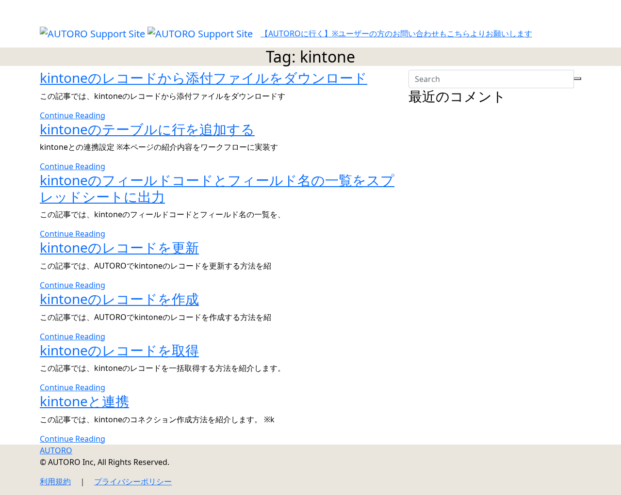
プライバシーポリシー (133, 481)
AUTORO (56, 450)
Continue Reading (72, 115)
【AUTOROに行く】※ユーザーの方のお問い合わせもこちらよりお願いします (396, 33)
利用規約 (55, 481)
